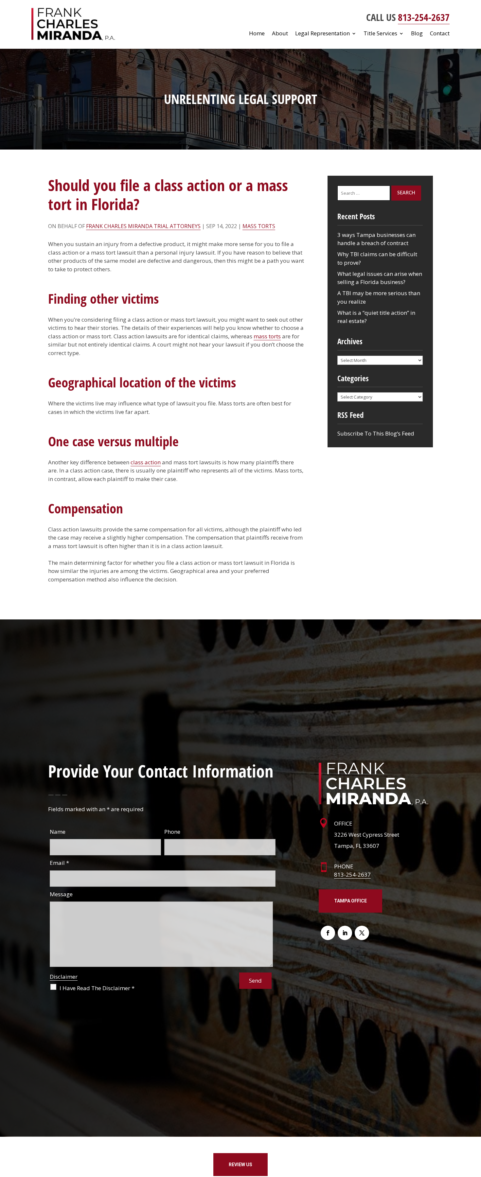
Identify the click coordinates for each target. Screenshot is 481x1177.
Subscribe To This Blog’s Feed (375, 433)
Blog (417, 34)
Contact (440, 34)
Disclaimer (64, 976)
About (280, 34)
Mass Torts (258, 226)
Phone (172, 831)
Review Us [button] (240, 1164)
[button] (474, 1129)
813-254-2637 (424, 17)
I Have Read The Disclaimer (97, 988)
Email (59, 862)
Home (257, 34)
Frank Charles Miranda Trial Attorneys (143, 226)
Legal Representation (322, 34)
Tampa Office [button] (350, 900)
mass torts (267, 336)
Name (57, 831)
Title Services (380, 34)
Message (61, 894)
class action (146, 462)
